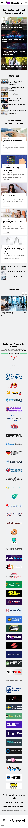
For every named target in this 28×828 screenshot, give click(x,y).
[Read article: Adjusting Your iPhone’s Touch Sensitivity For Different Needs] (3, 268)
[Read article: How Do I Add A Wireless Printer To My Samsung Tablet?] (3, 273)
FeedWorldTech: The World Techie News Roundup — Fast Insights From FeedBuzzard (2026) (17, 81)
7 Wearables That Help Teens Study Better (13, 195)
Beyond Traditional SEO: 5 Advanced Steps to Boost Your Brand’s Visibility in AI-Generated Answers (13, 52)
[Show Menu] (2, 2)
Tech (3, 37)
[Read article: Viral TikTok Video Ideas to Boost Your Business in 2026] (14, 215)
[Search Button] (26, 2)
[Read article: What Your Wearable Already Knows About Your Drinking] (14, 134)
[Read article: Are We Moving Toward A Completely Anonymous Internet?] (4, 94)
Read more (7, 151)
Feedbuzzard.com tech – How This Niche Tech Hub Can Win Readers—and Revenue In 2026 (13, 313)
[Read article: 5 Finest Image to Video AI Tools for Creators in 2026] (4, 89)
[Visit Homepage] (14, 2)
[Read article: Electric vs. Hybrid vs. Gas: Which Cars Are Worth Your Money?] (4, 106)
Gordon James (7, 172)
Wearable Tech (6, 138)
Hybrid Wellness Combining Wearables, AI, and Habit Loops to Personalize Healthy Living (13, 250)
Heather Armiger (12, 84)
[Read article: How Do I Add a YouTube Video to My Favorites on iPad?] (3, 278)
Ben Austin (6, 143)
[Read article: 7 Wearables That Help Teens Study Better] (14, 189)
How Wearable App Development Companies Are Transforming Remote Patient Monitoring (12, 169)
